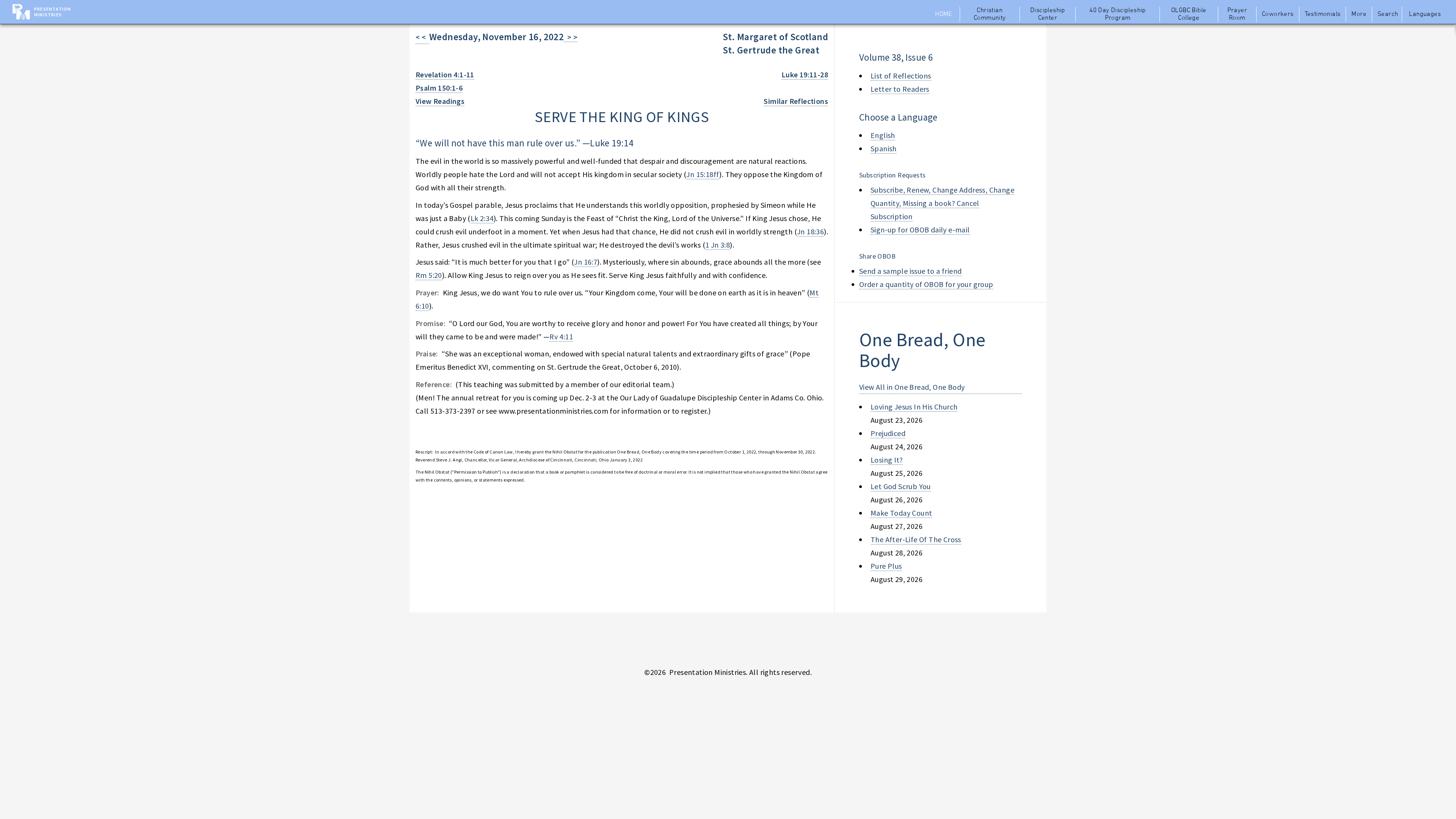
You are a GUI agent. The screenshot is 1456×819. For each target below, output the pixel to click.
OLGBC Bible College (1188, 14)
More (1359, 14)
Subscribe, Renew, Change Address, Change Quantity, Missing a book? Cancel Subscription (942, 203)
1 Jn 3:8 (717, 244)
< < (422, 37)
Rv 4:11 (561, 336)
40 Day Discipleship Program (1117, 14)
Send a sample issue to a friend (910, 271)
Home (943, 14)
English (883, 135)
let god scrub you (901, 486)
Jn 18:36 (810, 231)
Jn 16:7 (585, 262)
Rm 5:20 (429, 275)
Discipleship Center (1047, 14)
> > (570, 37)
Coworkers (1278, 14)
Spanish (884, 148)
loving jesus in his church (914, 406)
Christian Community (990, 14)
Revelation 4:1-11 (445, 74)
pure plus (886, 566)
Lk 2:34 (482, 218)
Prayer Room (1237, 14)
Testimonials (1323, 14)
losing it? (887, 459)
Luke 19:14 (611, 143)
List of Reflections (901, 75)
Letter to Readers (900, 89)
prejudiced (888, 433)
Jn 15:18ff (702, 174)
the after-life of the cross (916, 539)
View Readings (440, 101)
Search (1388, 14)
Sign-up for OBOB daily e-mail (920, 229)
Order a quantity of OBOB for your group (926, 284)
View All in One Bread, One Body (912, 387)
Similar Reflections (796, 101)
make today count (901, 513)
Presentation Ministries (52, 11)
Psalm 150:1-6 (439, 88)
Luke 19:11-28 (804, 74)
